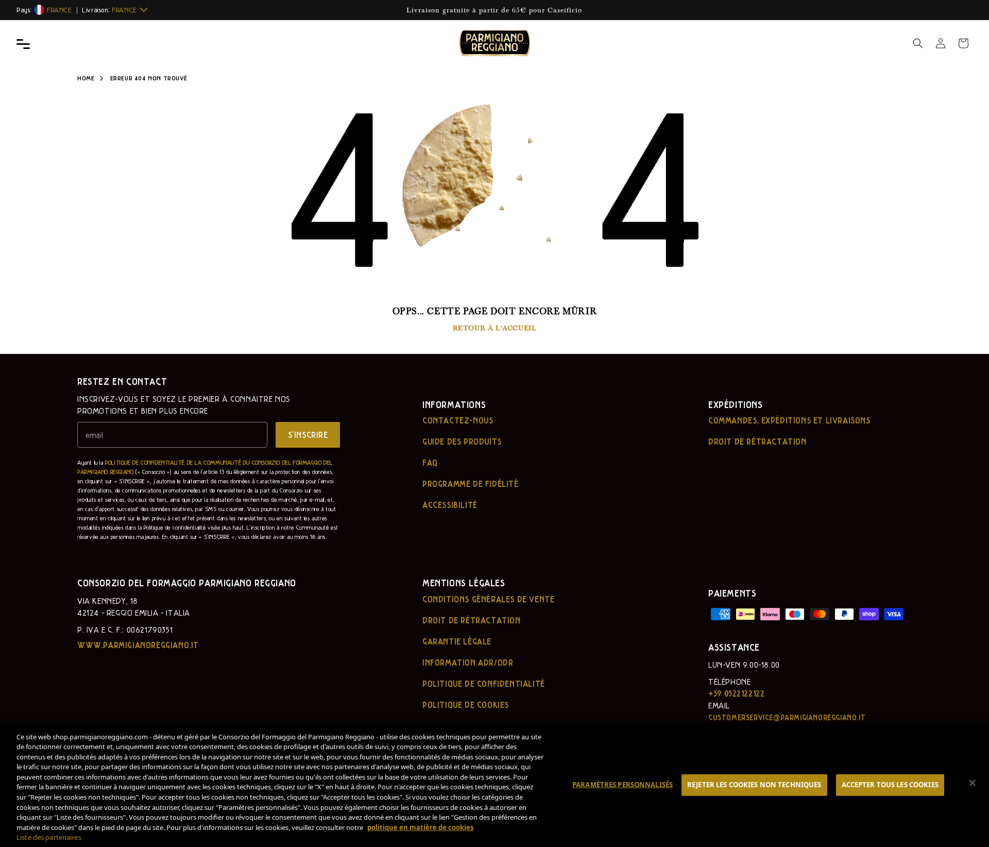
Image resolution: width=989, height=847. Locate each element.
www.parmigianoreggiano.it (138, 645)
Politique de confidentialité (483, 684)
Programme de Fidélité (470, 484)
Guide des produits (462, 441)
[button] (918, 43)
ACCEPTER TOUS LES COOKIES (890, 784)
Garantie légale (456, 641)
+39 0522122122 (736, 693)
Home (85, 78)
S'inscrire (308, 434)
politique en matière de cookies (420, 827)
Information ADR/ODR (467, 662)
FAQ (430, 463)
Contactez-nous (457, 420)
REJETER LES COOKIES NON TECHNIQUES (754, 784)
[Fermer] (972, 783)
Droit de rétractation (757, 441)
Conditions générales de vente (488, 599)
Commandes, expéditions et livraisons (789, 420)
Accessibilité (450, 505)
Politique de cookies (465, 705)
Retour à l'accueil (495, 327)
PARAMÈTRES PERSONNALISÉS (622, 784)
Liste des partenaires (48, 837)
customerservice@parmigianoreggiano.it (786, 717)
